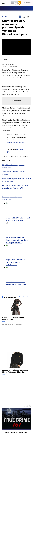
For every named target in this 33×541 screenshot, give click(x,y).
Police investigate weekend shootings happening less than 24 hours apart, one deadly (17, 240)
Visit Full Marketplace (25, 297)
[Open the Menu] (3, 2)
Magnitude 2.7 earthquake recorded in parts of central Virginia (15, 262)
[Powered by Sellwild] (28, 406)
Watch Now (27, 2)
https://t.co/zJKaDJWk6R (15, 142)
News (4, 16)
